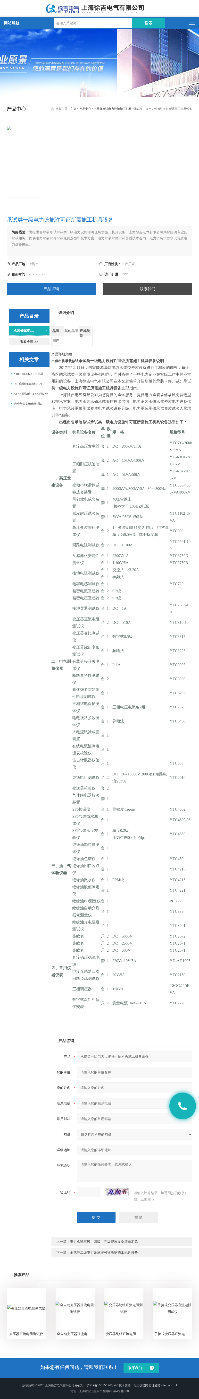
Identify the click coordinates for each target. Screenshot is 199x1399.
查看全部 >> (29, 342)
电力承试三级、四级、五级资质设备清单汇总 (104, 1241)
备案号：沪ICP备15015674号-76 (96, 1385)
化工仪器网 (140, 1385)
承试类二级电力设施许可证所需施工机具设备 (104, 1252)
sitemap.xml (169, 1385)
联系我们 (147, 289)
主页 (73, 109)
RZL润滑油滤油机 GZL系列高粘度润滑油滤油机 (32, 384)
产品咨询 (51, 289)
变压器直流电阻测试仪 (26, 1334)
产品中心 (85, 109)
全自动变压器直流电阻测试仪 (75, 1334)
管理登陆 (154, 1385)
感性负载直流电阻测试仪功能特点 (32, 404)
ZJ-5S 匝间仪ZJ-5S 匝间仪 (31, 394)
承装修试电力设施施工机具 (114, 109)
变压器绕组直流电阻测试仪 (124, 1334)
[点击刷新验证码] (117, 1192)
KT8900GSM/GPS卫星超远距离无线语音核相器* (32, 374)
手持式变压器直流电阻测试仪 (173, 1334)
